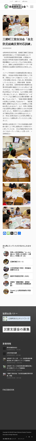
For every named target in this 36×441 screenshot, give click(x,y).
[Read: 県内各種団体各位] (4, 348)
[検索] (26, 6)
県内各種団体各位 (12, 347)
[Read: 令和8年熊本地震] (4, 353)
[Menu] (30, 6)
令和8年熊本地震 (12, 353)
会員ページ (17, 1)
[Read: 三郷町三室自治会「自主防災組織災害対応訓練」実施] (4, 374)
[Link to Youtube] (29, 436)
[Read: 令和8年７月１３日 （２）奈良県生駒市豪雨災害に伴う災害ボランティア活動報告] (4, 359)
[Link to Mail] (32, 436)
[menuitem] (11, 1)
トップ (11, 1)
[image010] (16, 25)
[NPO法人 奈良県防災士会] (15, 6)
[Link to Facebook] (26, 436)
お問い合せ (24, 1)
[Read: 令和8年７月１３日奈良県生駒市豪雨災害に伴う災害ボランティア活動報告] (4, 366)
